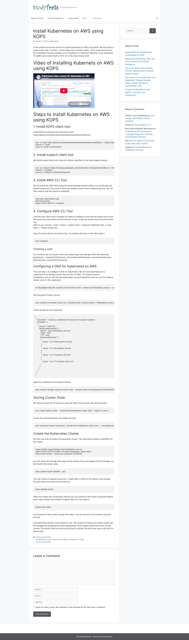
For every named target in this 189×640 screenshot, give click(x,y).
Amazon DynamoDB (43, 542)
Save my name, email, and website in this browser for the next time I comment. (70, 607)
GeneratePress (106, 637)
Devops (38, 537)
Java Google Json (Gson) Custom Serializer (139, 118)
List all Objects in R (142, 125)
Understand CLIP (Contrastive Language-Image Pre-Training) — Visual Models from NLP (139, 134)
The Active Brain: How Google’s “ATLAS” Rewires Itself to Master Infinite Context (139, 71)
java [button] (84, 18)
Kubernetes (97, 18)
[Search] (153, 30)
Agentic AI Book (37, 18)
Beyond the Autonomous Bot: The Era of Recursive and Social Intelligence (140, 61)
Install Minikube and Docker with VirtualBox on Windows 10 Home (60, 539)
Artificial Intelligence (56, 18)
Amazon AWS (73, 18)
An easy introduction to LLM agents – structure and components (137, 92)
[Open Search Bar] (157, 18)
